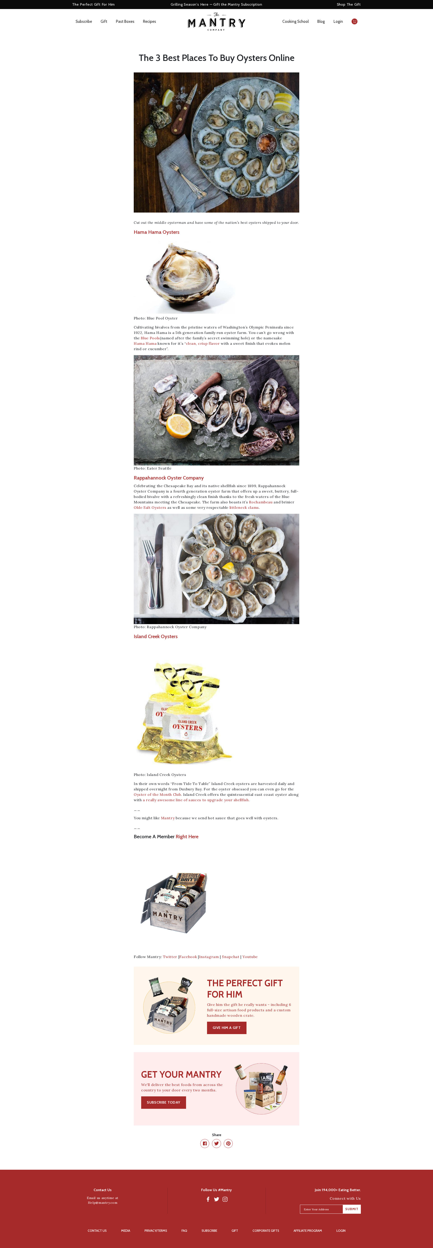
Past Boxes (125, 21)
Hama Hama (145, 343)
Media (125, 1231)
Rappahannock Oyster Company (169, 478)
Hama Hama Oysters (157, 232)
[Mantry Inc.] (216, 21)
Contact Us (97, 1231)
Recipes (149, 21)
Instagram (209, 956)
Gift (104, 21)
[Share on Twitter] (216, 1143)
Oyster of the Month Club (157, 794)
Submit (351, 1209)
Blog (321, 21)
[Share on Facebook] (204, 1143)
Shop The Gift (349, 4)
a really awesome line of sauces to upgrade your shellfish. (196, 800)
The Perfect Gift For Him (93, 4)
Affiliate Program (308, 1231)
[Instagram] (225, 1199)
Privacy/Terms (156, 1231)
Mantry (168, 818)
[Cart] (354, 21)
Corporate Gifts (266, 1231)
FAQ (184, 1231)
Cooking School (295, 21)
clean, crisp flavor (203, 343)
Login (338, 21)
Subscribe (84, 21)
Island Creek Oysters (156, 636)
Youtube (250, 956)
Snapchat (230, 956)
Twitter (170, 956)
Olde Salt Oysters (150, 507)
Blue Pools (150, 338)
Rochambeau (260, 502)
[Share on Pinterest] (228, 1143)
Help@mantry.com (102, 1203)
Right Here (187, 837)
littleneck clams (244, 507)
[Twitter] (216, 1199)
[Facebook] (208, 1199)
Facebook (188, 956)
